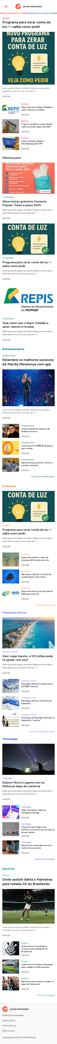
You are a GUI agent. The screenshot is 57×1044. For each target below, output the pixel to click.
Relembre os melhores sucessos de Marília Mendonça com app (28, 362)
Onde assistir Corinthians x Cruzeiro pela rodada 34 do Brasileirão (34, 949)
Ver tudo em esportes (46, 995)
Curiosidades (8, 197)
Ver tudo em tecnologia (45, 859)
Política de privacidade (13, 1015)
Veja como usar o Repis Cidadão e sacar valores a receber (25, 324)
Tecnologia (7, 778)
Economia (6, 525)
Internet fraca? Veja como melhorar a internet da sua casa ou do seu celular (38, 829)
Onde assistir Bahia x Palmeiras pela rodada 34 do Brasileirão (27, 881)
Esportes (5, 875)
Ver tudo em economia (45, 605)
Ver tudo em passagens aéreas (42, 731)
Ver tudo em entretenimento (43, 476)
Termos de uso (9, 1025)
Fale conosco (8, 1031)
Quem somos (8, 1020)
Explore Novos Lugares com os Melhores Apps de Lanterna (23, 784)
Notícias (5, 18)
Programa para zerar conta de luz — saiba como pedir (26, 24)
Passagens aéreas (9, 652)
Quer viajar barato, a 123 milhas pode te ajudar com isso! (27, 658)
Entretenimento (8, 356)
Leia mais (6, 96)
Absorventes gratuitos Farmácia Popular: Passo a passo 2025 (24, 203)
